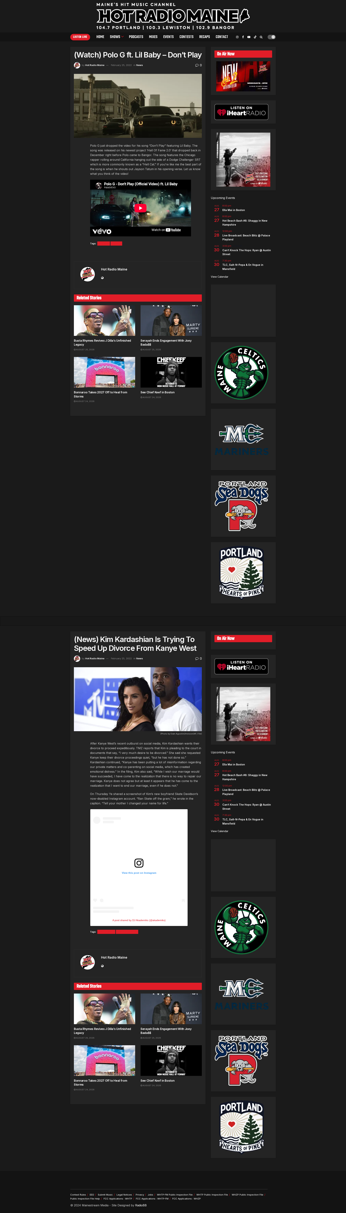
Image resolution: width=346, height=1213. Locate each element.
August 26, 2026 (85, 349)
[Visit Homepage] (173, 16)
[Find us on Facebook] (243, 37)
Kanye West (106, 931)
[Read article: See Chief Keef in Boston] (171, 372)
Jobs (150, 1194)
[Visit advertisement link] (138, 254)
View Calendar (219, 276)
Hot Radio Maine (94, 65)
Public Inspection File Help (85, 1198)
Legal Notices (124, 1194)
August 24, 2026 (85, 401)
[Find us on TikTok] (255, 37)
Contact (222, 37)
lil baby (103, 243)
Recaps (204, 37)
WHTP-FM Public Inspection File (175, 1194)
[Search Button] (261, 36)
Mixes (153, 37)
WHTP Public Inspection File (212, 1194)
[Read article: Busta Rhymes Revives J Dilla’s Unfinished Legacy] (104, 320)
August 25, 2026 (151, 349)
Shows (115, 37)
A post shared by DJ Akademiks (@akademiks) (139, 920)
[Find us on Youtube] (248, 37)
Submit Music (105, 1194)
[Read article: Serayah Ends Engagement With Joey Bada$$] (171, 320)
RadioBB (141, 1205)
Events (168, 37)
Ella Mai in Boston (233, 210)
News (139, 65)
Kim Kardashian (127, 931)
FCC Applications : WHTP (118, 1198)
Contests (186, 37)
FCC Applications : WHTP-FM (152, 1198)
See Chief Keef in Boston (157, 392)
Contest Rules (78, 1194)
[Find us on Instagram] (237, 37)
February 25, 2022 (121, 65)
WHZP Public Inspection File (247, 1194)
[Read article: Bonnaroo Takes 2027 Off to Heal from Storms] (104, 372)
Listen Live (80, 37)
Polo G (116, 243)
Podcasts (136, 37)
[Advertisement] (243, 310)
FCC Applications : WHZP (186, 1198)
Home (100, 37)
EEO (92, 1194)
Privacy (140, 1194)
